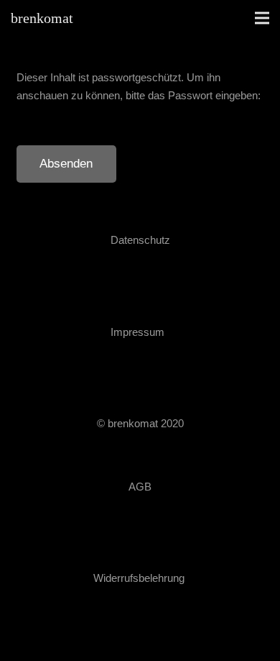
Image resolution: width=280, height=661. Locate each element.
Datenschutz (140, 240)
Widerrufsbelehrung (139, 578)
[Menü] (262, 18)
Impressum (137, 332)
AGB (140, 486)
